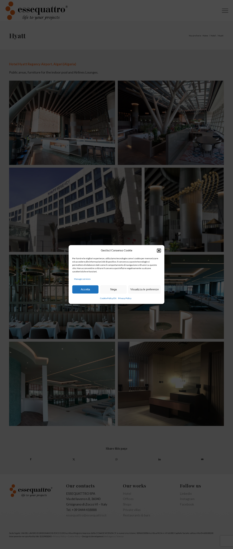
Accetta (85, 289)
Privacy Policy (124, 298)
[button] (159, 250)
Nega (113, 289)
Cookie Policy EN (108, 298)
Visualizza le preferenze (144, 289)
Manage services (82, 279)
